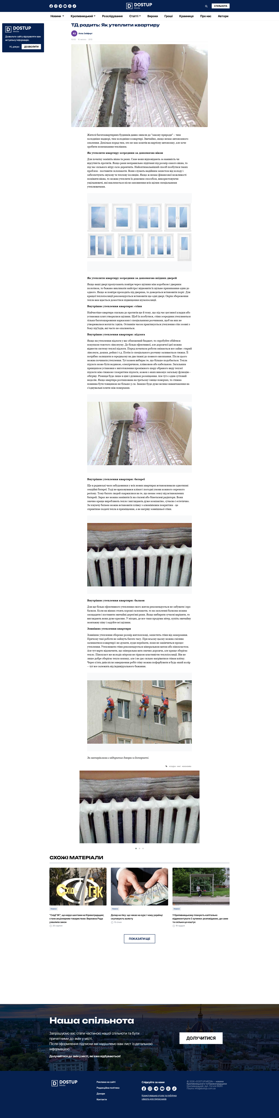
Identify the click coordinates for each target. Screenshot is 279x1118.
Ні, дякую (14, 46)
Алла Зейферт (85, 33)
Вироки (152, 16)
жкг (179, 766)
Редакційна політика (108, 1087)
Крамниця (186, 16)
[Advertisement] (93, 983)
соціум (173, 766)
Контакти (102, 1099)
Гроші (168, 16)
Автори (223, 16)
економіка (187, 766)
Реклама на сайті (106, 1081)
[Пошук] (206, 6)
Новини (56, 16)
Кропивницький (82, 16)
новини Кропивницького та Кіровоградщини (207, 1082)
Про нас (205, 16)
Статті (133, 16)
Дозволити (31, 46)
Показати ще (139, 939)
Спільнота (220, 6)
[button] (136, 848)
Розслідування (112, 16)
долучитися (201, 1038)
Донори (101, 1093)
